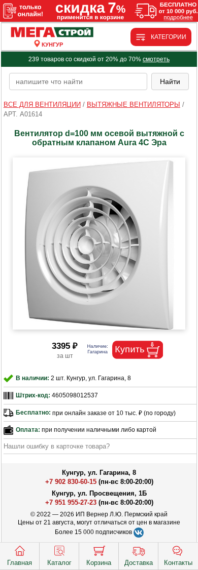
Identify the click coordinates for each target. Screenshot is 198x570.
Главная (19, 562)
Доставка (138, 562)
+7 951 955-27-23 (70, 502)
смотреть (156, 59)
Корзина (98, 562)
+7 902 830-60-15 (70, 481)
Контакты (178, 562)
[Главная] (52, 32)
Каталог (59, 562)
